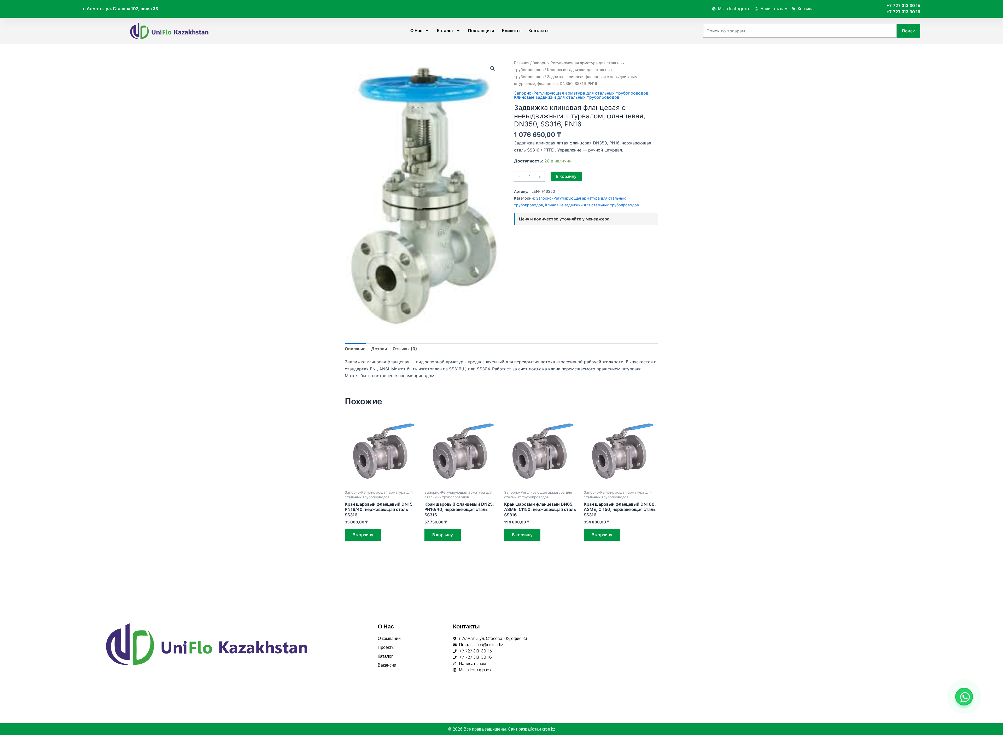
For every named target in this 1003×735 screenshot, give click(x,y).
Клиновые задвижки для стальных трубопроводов (566, 97)
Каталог (445, 31)
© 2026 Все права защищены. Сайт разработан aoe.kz (501, 729)
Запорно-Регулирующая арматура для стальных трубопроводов (581, 93)
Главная (521, 63)
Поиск (908, 30)
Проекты (386, 647)
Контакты (538, 31)
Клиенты (511, 31)
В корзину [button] (363, 534)
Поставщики (481, 31)
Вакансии (387, 665)
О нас (416, 31)
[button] (492, 68)
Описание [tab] (355, 348)
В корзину (566, 176)
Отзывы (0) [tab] (405, 348)
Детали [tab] (379, 348)
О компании (389, 638)
